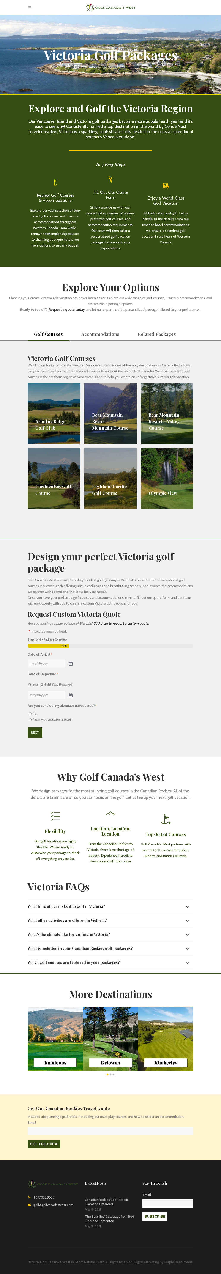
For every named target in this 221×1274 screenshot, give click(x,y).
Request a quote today (67, 310)
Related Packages (157, 334)
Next (35, 732)
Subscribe (155, 1216)
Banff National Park (89, 1262)
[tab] (48, 334)
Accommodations (100, 334)
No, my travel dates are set (52, 720)
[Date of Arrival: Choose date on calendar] (70, 663)
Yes (35, 714)
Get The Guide (44, 1144)
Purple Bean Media (178, 1262)
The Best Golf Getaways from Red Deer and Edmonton (109, 1219)
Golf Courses (48, 334)
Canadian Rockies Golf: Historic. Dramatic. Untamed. (107, 1202)
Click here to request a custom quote (120, 623)
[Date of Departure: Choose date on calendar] (70, 695)
